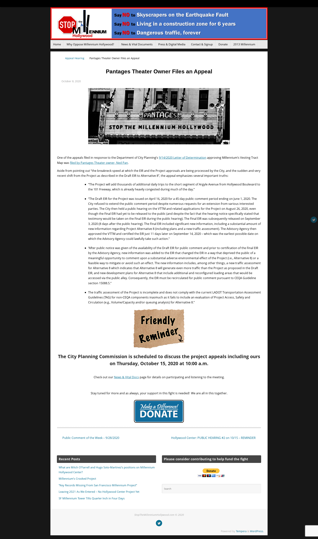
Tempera (241, 531)
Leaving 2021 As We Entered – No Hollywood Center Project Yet (99, 491)
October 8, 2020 (71, 81)
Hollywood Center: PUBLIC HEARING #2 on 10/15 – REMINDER (213, 438)
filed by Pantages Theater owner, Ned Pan (99, 163)
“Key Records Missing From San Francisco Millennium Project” (98, 485)
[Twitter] (314, 220)
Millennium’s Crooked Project (77, 478)
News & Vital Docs (126, 377)
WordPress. (257, 531)
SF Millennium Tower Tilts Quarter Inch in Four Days (92, 498)
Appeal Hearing (74, 58)
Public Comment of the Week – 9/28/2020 (90, 438)
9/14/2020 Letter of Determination (182, 158)
